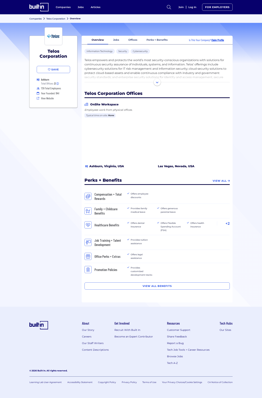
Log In (192, 7)
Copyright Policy (107, 382)
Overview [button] (98, 39)
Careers (86, 336)
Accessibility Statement (80, 382)
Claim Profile (217, 40)
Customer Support (178, 330)
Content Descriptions (95, 349)
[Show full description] (157, 82)
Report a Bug (175, 343)
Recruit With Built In (127, 330)
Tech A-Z (172, 363)
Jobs (81, 7)
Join (181, 7)
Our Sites (225, 330)
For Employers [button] (217, 7)
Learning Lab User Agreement (45, 382)
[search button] (169, 7)
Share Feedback (177, 336)
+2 (227, 223)
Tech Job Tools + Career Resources (188, 349)
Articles (95, 7)
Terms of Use (149, 382)
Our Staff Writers (93, 343)
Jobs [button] (116, 39)
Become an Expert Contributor (133, 336)
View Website (47, 98)
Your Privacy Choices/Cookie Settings (182, 382)
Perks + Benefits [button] (157, 39)
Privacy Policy (129, 382)
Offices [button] (132, 39)
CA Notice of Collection (220, 382)
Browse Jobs (175, 356)
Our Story (88, 330)
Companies (63, 7)
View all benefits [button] (157, 286)
